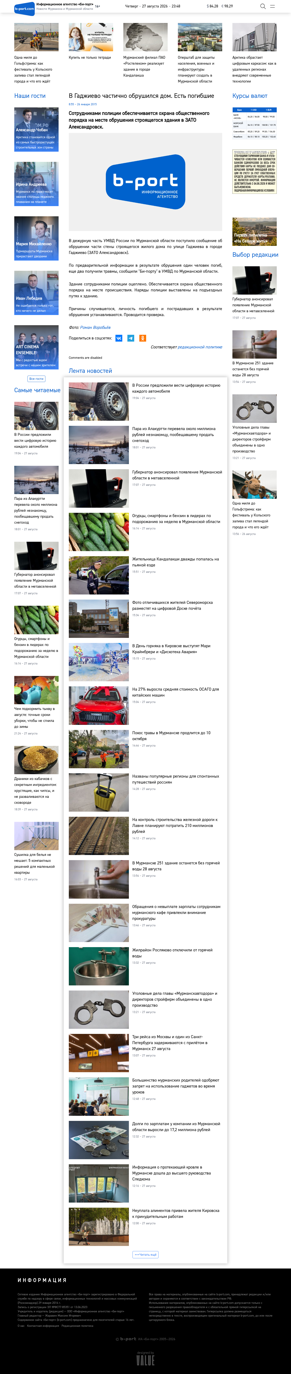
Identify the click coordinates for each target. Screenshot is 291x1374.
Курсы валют (249, 96)
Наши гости (30, 96)
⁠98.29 (227, 6)
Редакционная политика (77, 1326)
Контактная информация (43, 1326)
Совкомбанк (239, 131)
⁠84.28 (212, 6)
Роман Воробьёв (95, 327)
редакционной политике (200, 347)
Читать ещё (148, 1255)
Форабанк (237, 136)
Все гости (36, 379)
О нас (21, 1326)
